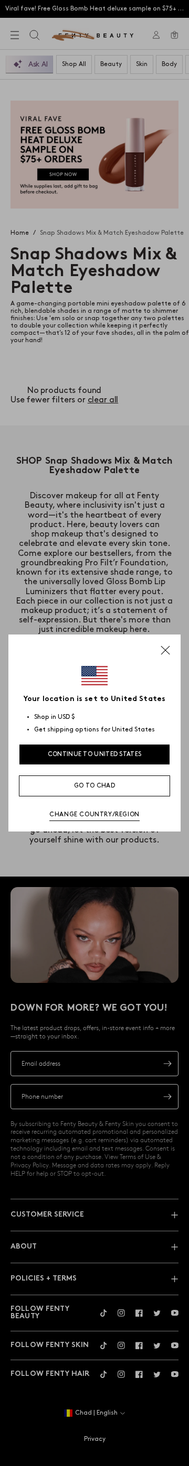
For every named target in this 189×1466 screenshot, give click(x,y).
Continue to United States (95, 754)
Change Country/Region (94, 814)
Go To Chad (94, 786)
